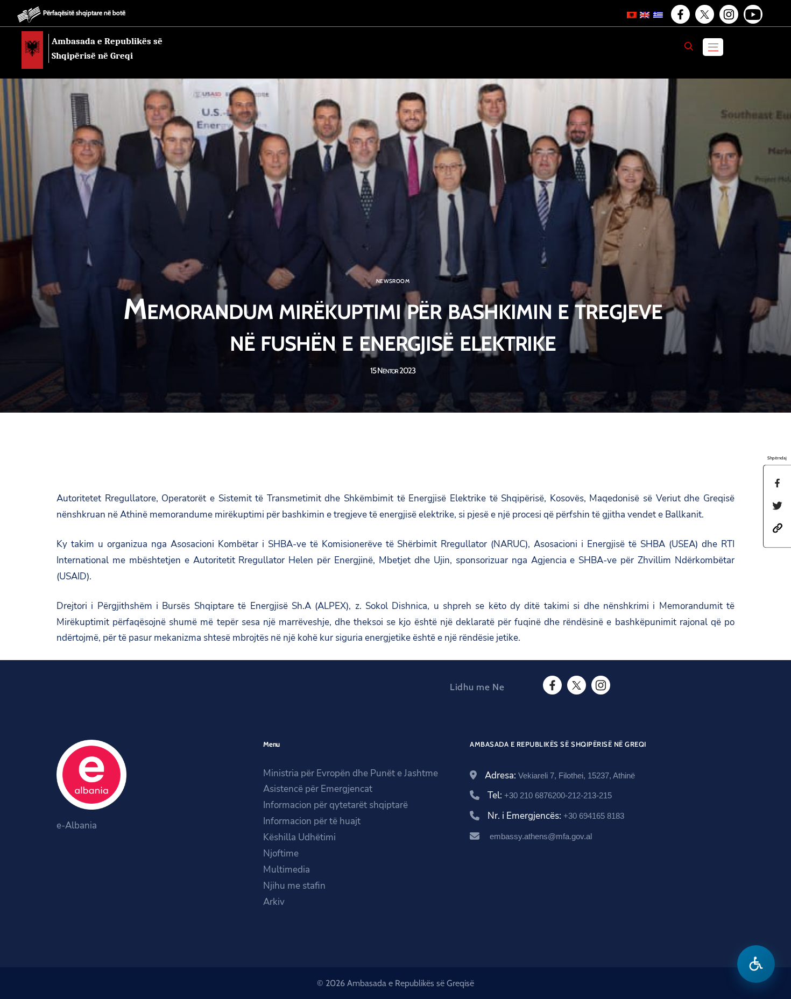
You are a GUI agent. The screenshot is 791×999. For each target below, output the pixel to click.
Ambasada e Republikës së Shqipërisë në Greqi (107, 48)
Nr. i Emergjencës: (556, 816)
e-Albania (76, 825)
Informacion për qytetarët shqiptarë (335, 805)
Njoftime (281, 853)
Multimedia (286, 869)
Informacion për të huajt (312, 821)
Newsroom (392, 281)
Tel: (550, 795)
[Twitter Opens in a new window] (703, 14)
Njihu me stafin (294, 886)
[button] (777, 527)
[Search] (689, 46)
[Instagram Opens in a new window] (728, 14)
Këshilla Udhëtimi (299, 837)
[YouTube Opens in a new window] (752, 14)
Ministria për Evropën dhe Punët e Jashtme (350, 773)
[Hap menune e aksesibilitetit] (756, 964)
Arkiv (274, 902)
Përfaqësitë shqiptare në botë (84, 13)
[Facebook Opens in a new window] (679, 14)
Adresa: (560, 775)
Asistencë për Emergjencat (317, 789)
